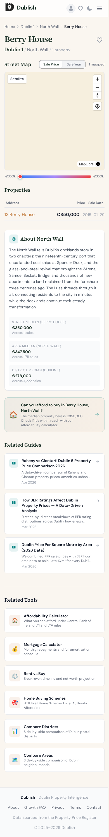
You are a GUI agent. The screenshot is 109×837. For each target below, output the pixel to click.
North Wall (49, 26)
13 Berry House (19, 214)
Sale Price (51, 64)
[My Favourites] (80, 8)
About (13, 807)
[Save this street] (99, 40)
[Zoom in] (97, 79)
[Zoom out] (97, 87)
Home (9, 26)
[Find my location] (97, 106)
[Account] (71, 8)
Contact (94, 807)
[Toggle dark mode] (89, 8)
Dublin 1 (27, 26)
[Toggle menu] (99, 8)
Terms (75, 807)
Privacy (58, 807)
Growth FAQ (35, 807)
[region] (54, 121)
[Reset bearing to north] (97, 95)
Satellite (17, 79)
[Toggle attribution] (98, 164)
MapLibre (86, 163)
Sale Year (74, 64)
